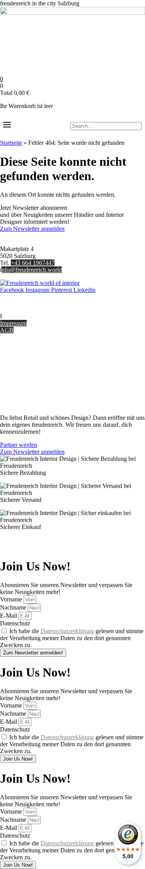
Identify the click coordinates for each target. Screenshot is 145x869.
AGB (7, 330)
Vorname (12, 599)
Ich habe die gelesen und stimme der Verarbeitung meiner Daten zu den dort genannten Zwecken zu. (71, 638)
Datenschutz (15, 391)
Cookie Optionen (21, 384)
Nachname (14, 607)
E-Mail (9, 615)
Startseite (11, 142)
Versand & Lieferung (25, 363)
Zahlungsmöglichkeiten (28, 370)
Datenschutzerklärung (67, 631)
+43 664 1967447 (33, 262)
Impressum (13, 323)
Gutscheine (13, 356)
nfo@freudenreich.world (32, 269)
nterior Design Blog (26, 316)
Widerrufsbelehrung (24, 377)
